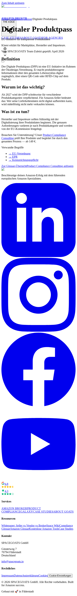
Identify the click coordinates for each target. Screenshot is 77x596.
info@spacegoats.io (12, 561)
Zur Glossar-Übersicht (14, 166)
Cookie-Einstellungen (60, 575)
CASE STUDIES (43, 511)
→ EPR (13, 156)
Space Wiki (52, 525)
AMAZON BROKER (14, 508)
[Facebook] (38, 405)
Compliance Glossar (20, 19)
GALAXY (26, 511)
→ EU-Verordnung (19, 153)
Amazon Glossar (19, 528)
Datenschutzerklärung (26, 575)
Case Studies (66, 528)
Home (4, 19)
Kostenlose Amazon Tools (44, 528)
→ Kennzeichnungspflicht (23, 159)
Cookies (43, 575)
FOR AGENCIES (52, 37)
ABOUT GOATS (63, 511)
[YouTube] (38, 480)
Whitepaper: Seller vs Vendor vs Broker (23, 525)
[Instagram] (38, 330)
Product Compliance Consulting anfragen (50, 166)
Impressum (7, 575)
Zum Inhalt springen (12, 2)
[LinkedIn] (38, 256)
